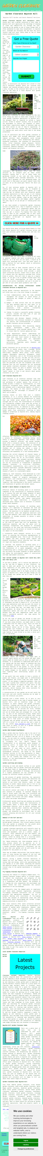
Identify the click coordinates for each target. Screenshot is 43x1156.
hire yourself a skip (22, 724)
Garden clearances (9, 347)
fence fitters (27, 937)
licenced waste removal (11, 1065)
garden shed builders (16, 938)
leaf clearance (15, 436)
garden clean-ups (20, 1068)
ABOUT (28, 10)
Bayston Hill (36, 347)
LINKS (24, 10)
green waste (18, 282)
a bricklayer (7, 930)
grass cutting (7, 928)
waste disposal (26, 115)
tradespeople (15, 925)
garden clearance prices (29, 230)
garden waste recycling (29, 1058)
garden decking (18, 935)
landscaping (22, 769)
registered (33, 127)
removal (30, 181)
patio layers (27, 940)
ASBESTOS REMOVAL (32, 933)
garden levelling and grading (22, 801)
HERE (12, 615)
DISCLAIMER (38, 10)
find (8, 1084)
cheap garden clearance (29, 1036)
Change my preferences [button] (26, 1149)
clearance (6, 1055)
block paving (7, 933)
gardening (6, 42)
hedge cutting (7, 927)
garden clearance (13, 118)
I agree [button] (26, 1140)
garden (18, 22)
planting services (14, 942)
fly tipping (6, 130)
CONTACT (32, 10)
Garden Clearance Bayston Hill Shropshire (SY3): (21, 20)
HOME (20, 10)
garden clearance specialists (22, 361)
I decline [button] (26, 1145)
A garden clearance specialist (13, 828)
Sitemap (4, 1133)
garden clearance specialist (30, 738)
